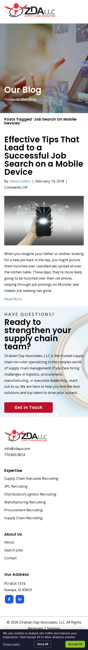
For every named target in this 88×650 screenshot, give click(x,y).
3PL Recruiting (16, 487)
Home (9, 99)
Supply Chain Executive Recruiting (31, 479)
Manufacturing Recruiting (25, 502)
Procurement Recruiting (23, 510)
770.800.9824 (14, 454)
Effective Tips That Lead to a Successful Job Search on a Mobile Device (43, 156)
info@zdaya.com (17, 448)
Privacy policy (11, 644)
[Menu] (79, 12)
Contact (10, 558)
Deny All (42, 644)
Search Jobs (13, 550)
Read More (13, 299)
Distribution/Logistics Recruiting (30, 495)
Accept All (75, 644)
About (9, 543)
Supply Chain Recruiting (23, 518)
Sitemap (53, 628)
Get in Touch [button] (29, 407)
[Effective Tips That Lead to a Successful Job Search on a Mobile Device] (44, 220)
